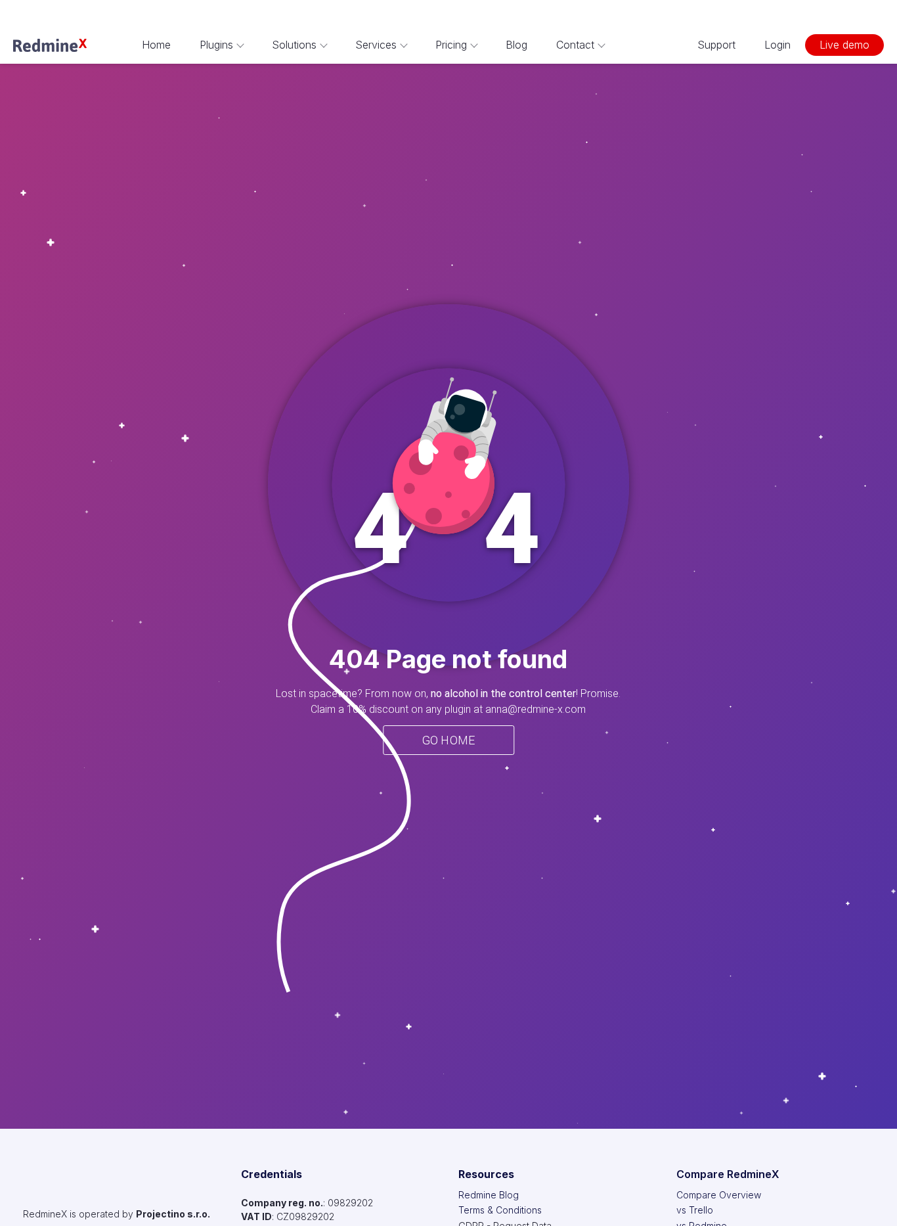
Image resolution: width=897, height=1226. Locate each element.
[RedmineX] (50, 45)
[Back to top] (870, 1199)
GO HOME (448, 740)
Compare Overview (718, 1194)
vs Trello (694, 1209)
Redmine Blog (488, 1194)
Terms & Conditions (500, 1209)
